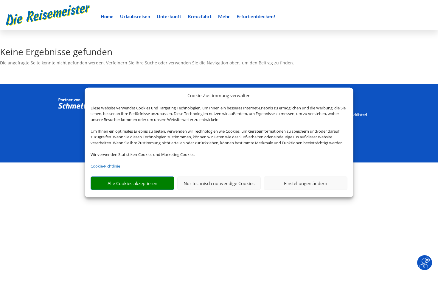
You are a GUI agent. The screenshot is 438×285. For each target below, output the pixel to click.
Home (107, 16)
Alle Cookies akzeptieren (132, 183)
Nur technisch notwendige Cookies (219, 183)
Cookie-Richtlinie (105, 166)
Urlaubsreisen (135, 16)
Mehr (224, 16)
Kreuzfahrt (200, 16)
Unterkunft (169, 16)
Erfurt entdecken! (256, 16)
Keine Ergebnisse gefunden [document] (56, 52)
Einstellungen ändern (305, 183)
